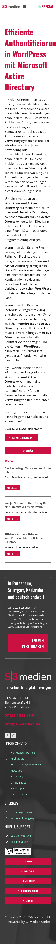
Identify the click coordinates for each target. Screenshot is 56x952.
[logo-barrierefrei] (18, 849)
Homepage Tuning (21, 812)
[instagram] (13, 735)
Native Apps (18, 788)
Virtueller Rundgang (22, 818)
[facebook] (7, 735)
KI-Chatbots (17, 758)
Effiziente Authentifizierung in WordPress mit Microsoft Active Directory (24, 538)
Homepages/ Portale (23, 752)
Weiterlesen (12, 487)
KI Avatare (16, 770)
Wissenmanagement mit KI (26, 764)
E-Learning (17, 776)
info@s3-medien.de (22, 724)
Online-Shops (18, 782)
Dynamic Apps (19, 794)
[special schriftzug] (46, 7)
